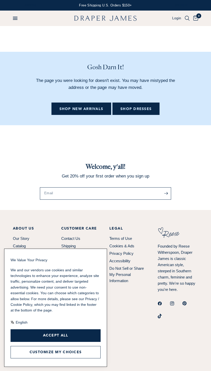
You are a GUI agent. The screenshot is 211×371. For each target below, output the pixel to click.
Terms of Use (120, 238)
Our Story (21, 238)
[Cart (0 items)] (194, 18)
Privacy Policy (121, 253)
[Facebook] (163, 303)
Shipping (68, 246)
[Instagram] (175, 303)
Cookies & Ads (121, 246)
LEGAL (116, 228)
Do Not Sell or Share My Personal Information (126, 274)
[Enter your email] (166, 193)
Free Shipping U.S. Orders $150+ (105, 5)
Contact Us (70, 238)
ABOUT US (23, 228)
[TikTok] (163, 316)
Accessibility (119, 261)
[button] (15, 18)
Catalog (19, 246)
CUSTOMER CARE (79, 228)
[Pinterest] (188, 303)
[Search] (187, 18)
